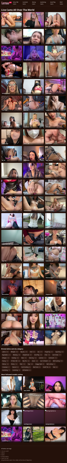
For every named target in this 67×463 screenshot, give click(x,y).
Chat (47, 355)
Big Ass (24, 352)
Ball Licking (51, 364)
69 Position (27, 370)
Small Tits (46, 367)
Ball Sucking (58, 361)
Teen (22, 364)
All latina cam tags (6, 448)
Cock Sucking (26, 367)
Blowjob (14, 352)
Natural (15, 367)
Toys (30, 364)
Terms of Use (4, 458)
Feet (55, 367)
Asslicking (6, 370)
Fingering (49, 352)
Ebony (14, 364)
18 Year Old (15, 361)
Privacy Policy (5, 456)
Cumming (16, 370)
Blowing (16, 355)
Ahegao (5, 358)
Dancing (32, 358)
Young (5, 361)
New (24, 358)
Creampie (6, 367)
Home (2, 455)
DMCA (3, 453)
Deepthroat (27, 355)
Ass (40, 352)
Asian (35, 361)
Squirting (59, 352)
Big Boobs (6, 355)
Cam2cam (53, 358)
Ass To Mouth (45, 361)
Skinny (5, 364)
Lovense (42, 358)
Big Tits (26, 361)
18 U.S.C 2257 (5, 451)
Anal (32, 352)
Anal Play (38, 355)
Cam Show (56, 355)
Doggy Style (39, 364)
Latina (5, 352)
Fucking (15, 358)
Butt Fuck (36, 367)
